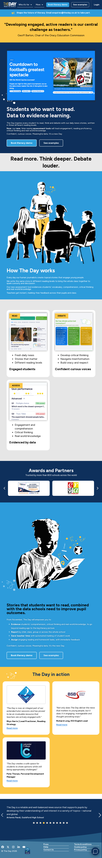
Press (45, 844)
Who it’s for (24, 4)
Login (96, 4)
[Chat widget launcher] (95, 851)
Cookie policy (80, 847)
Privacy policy (80, 850)
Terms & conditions (83, 844)
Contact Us (48, 850)
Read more (12, 728)
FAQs (45, 847)
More (38, 4)
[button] (25, 4)
